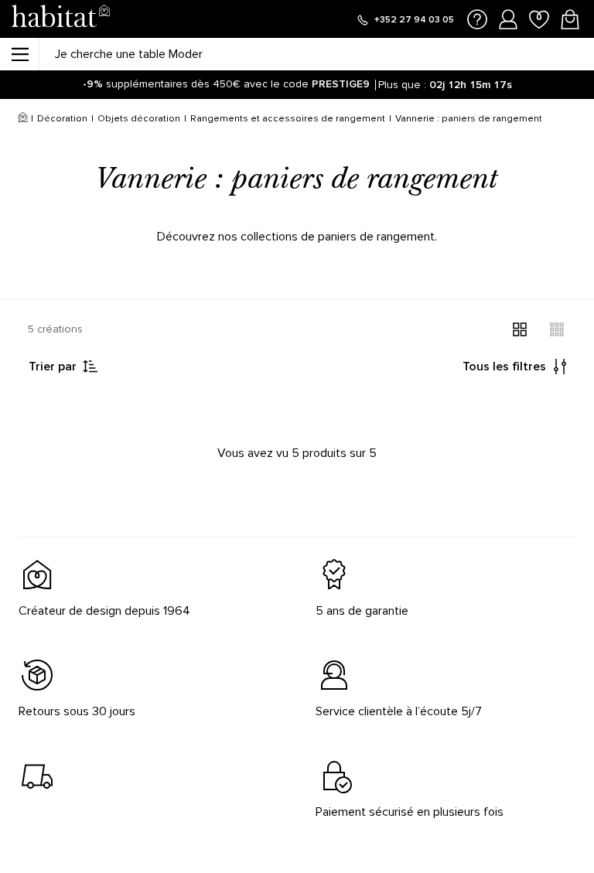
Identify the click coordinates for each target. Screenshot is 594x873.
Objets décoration (138, 118)
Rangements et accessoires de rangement (287, 118)
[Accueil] (23, 119)
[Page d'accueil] (60, 18)
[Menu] (19, 54)
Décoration (62, 118)
